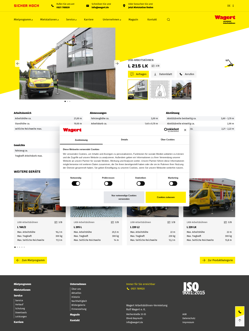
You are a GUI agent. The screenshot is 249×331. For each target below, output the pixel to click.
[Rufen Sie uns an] (239, 312)
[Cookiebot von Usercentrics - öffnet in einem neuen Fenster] (166, 130)
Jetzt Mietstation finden (140, 7)
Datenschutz (188, 318)
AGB (184, 314)
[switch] (108, 183)
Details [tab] (124, 139)
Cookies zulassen (166, 197)
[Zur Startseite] (225, 19)
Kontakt (152, 19)
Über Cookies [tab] (168, 139)
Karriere (89, 19)
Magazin (133, 19)
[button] (65, 101)
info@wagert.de (100, 7)
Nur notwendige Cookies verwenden (124, 197)
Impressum (188, 322)
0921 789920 (63, 7)
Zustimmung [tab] (81, 140)
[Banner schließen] (185, 130)
